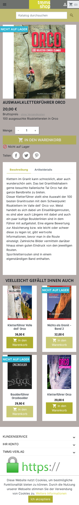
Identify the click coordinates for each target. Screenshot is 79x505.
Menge (7, 130)
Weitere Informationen (51, 493)
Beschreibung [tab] (19, 169)
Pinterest (36, 155)
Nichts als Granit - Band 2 (59, 327)
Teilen (16, 155)
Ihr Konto (11, 444)
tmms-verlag (13, 451)
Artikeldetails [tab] (43, 169)
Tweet (26, 155)
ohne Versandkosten (33, 114)
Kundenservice (15, 436)
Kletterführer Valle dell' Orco (20, 327)
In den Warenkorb (39, 140)
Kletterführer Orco (59, 394)
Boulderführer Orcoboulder (19, 396)
